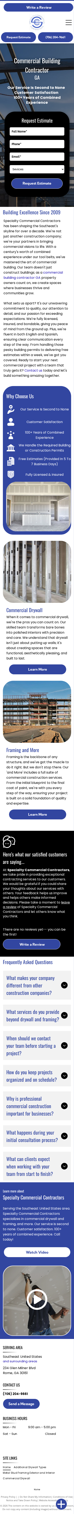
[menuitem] (8, 1467)
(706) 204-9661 (15, 1394)
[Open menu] (69, 22)
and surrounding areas (20, 1361)
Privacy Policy (8, 1496)
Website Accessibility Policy (53, 1500)
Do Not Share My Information (35, 1496)
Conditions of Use (62, 1496)
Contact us (33, 370)
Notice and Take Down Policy (21, 1500)
